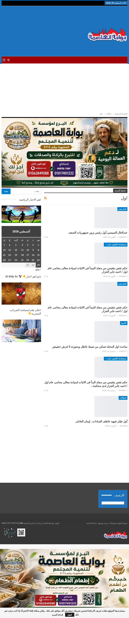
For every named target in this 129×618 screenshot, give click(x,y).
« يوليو (38, 269)
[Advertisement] (43, 31)
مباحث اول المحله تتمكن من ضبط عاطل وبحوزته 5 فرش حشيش (89, 346)
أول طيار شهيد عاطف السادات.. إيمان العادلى (101, 421)
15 (38, 255)
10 (27, 250)
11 (22, 250)
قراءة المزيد (57, 615)
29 (38, 265)
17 (27, 255)
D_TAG (20, 523)
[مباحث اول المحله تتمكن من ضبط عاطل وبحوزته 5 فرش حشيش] (110, 331)
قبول (69, 614)
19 (16, 255)
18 (22, 255)
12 (16, 250)
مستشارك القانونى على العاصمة (115, 244)
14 (4, 250)
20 (9, 255)
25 (22, 260)
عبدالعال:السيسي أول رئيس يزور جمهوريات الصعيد (98, 232)
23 (33, 260)
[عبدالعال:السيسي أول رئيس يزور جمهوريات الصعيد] (110, 217)
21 (4, 255)
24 (27, 260)
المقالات (123, 398)
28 (4, 260)
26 (16, 260)
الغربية (123, 323)
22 (38, 260)
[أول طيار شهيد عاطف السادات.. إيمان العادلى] (110, 406)
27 (9, 260)
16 (33, 255)
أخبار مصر (122, 209)
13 (9, 250)
